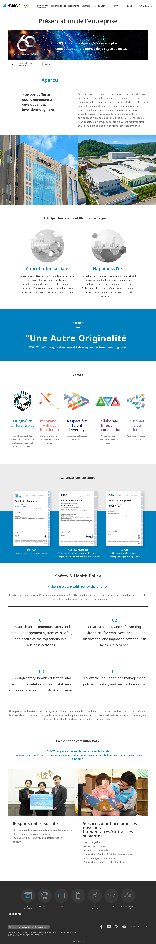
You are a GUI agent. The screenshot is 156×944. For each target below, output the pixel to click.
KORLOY (16, 6)
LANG (129, 6)
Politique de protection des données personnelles (28, 927)
